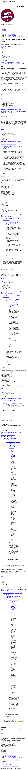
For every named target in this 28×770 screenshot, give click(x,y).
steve (2, 576)
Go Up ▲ (16, 764)
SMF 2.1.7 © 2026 (7, 766)
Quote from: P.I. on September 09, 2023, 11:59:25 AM (13, 442)
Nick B (2, 129)
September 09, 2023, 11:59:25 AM (8, 216)
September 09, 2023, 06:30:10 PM (8, 435)
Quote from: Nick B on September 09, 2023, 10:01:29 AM (13, 300)
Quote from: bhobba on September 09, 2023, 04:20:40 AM (13, 223)
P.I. (1, 199)
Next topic (10, 46)
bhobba (2, 52)
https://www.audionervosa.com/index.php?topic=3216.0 (13, 118)
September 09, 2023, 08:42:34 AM (8, 111)
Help (4, 764)
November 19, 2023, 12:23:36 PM (8, 589)
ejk (1, 98)
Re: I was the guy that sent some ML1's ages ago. (11, 109)
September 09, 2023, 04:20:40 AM (8, 63)
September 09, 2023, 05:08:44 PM (8, 400)
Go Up (2, 750)
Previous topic (4, 46)
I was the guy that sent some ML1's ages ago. (10, 62)
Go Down (3, 48)
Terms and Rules (9, 764)
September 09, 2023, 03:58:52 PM (8, 293)
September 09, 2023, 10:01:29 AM (8, 144)
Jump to (2, 759)
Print (2, 47)
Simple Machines (15, 766)
